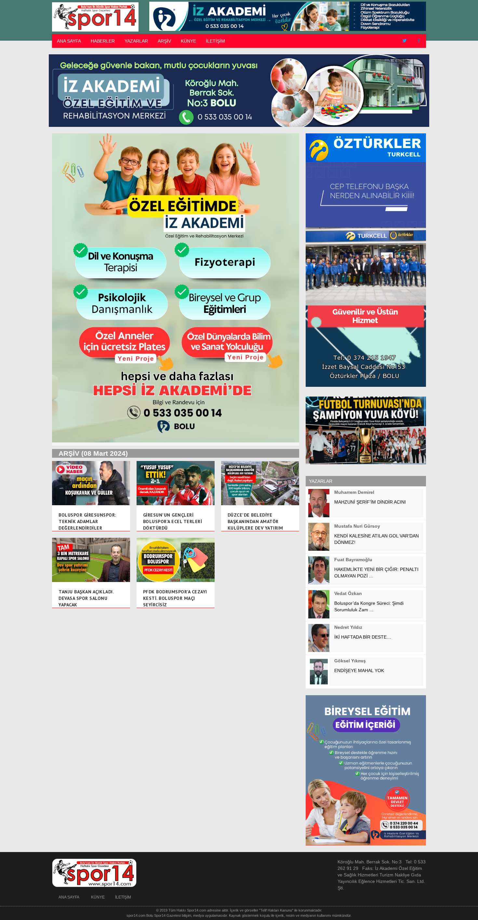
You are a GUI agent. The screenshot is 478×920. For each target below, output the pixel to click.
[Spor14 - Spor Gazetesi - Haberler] (94, 16)
